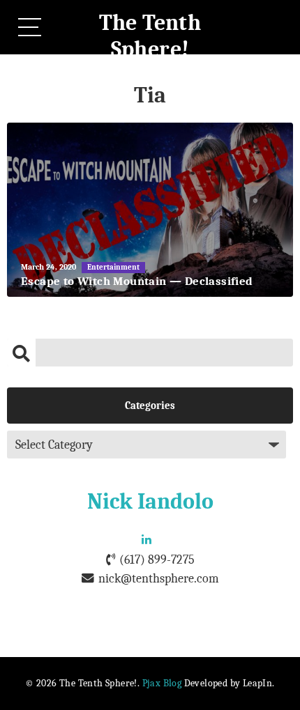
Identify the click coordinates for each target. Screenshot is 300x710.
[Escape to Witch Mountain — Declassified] (150, 210)
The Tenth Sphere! (150, 36)
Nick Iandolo (150, 501)
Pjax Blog (162, 683)
